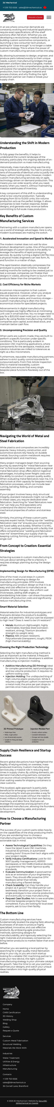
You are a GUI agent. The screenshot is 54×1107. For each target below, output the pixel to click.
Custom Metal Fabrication (15, 1040)
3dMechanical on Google (27, 1103)
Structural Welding (12, 1044)
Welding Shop (9, 1019)
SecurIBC (43, 1101)
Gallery (6, 1027)
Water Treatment (11, 1058)
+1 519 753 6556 (10, 7)
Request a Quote (35, 17)
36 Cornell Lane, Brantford (15, 1086)
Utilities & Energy (11, 1061)
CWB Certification (11, 1012)
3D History (8, 1016)
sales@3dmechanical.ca (30, 7)
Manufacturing (10, 1069)
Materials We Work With (15, 1048)
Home (6, 1009)
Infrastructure (9, 1065)
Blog (5, 1023)
